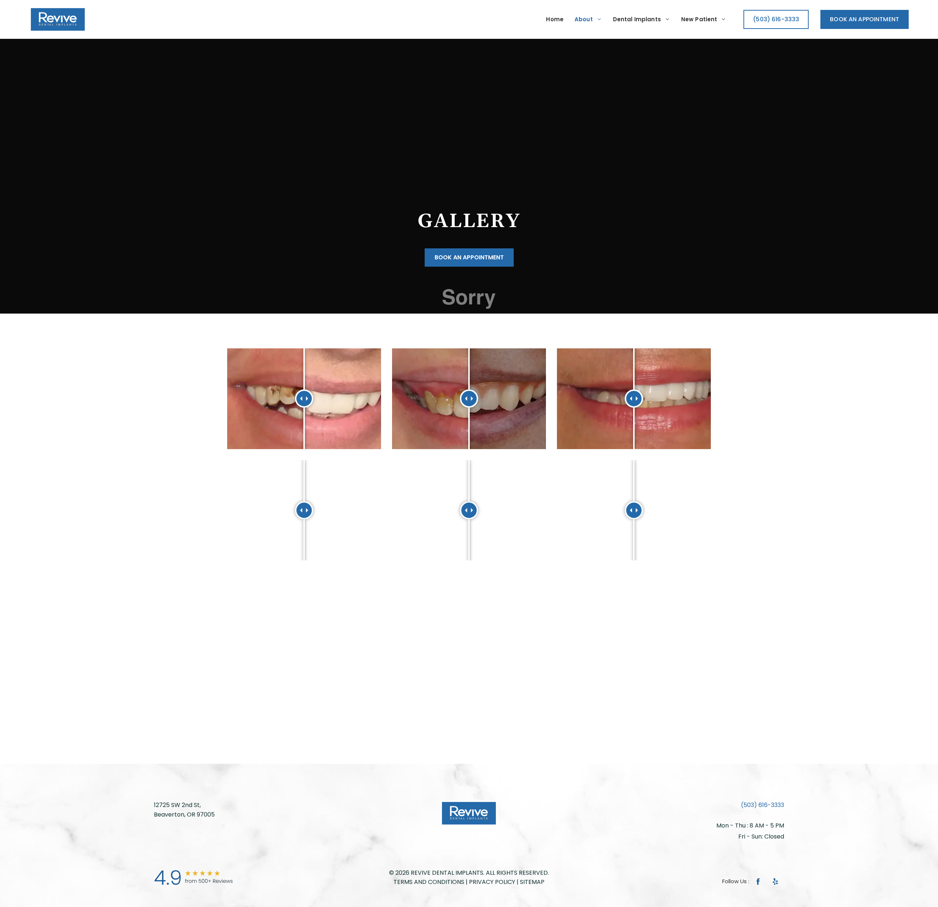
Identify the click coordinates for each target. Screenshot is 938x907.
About (584, 19)
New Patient (699, 19)
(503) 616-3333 (762, 805)
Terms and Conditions (429, 882)
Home (555, 19)
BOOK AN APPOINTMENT (864, 19)
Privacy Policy (492, 882)
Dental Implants (637, 19)
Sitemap (532, 882)
